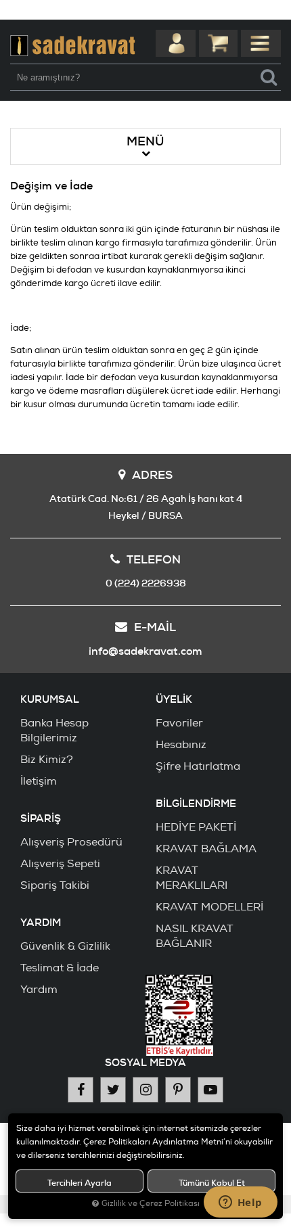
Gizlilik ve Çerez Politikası (151, 1204)
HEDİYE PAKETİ (196, 827)
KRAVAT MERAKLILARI (191, 878)
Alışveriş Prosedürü (71, 842)
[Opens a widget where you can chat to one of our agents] (240, 1203)
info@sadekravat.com (145, 651)
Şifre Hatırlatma (198, 766)
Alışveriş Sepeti (60, 864)
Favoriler (179, 723)
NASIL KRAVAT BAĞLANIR (194, 936)
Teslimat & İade (59, 968)
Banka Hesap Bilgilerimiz (54, 730)
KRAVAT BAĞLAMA (206, 849)
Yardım (39, 989)
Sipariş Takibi (54, 885)
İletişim (38, 781)
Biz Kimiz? (46, 759)
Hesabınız (181, 744)
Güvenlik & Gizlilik (65, 946)
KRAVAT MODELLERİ (209, 907)
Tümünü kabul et (212, 1183)
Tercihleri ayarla (79, 1183)
